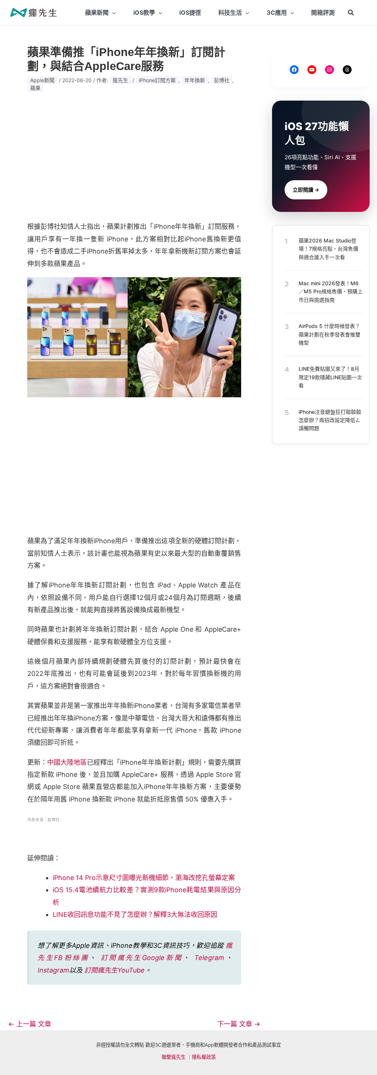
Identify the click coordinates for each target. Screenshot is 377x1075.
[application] (112, 12)
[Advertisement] (134, 156)
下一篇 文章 (238, 1024)
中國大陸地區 (67, 762)
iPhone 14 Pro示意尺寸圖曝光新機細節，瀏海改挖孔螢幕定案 (144, 878)
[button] (351, 12)
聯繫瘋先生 (174, 1057)
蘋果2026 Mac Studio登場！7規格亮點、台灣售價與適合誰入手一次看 (328, 248)
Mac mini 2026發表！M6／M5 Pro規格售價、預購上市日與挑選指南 (331, 291)
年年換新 (194, 80)
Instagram (53, 970)
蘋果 (35, 88)
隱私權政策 (204, 1057)
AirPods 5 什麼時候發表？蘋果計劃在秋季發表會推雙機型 (329, 334)
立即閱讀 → (306, 189)
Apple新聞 (42, 80)
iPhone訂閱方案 (157, 80)
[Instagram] (329, 69)
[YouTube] (311, 69)
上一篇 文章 (29, 1024)
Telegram (209, 957)
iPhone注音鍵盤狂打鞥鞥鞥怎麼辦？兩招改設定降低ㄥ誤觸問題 (330, 420)
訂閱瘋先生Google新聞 (142, 957)
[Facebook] (294, 69)
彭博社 (221, 80)
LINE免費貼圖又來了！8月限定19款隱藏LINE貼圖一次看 (330, 377)
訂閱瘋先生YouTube (114, 970)
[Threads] (347, 69)
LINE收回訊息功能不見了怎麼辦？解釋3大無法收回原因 (135, 914)
